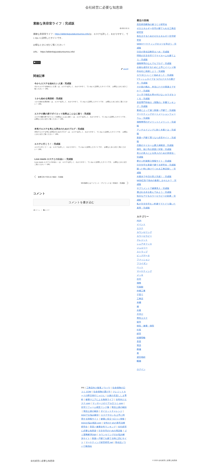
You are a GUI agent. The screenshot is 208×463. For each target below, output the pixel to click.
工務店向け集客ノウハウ (98, 388)
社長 (139, 330)
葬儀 (139, 349)
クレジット (142, 240)
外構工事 (141, 291)
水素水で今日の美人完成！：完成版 (154, 176)
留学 (139, 322)
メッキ (140, 275)
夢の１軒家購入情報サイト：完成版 (154, 161)
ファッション (143, 259)
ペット (140, 267)
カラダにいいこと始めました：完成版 (155, 75)
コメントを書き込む (81, 202)
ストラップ (142, 252)
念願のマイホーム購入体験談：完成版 (155, 145)
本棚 (139, 302)
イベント (141, 224)
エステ (38, 62)
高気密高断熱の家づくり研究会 (152, 24)
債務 (139, 283)
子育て (140, 294)
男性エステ (142, 318)
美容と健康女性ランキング (103, 427)
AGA (139, 220)
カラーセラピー (144, 236)
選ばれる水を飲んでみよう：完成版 (154, 192)
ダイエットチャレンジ (111, 411)
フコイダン (142, 263)
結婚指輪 (141, 337)
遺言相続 (141, 357)
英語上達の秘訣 (119, 407)
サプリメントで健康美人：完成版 (153, 188)
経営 (139, 333)
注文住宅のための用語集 (110, 431)
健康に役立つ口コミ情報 (112, 419)
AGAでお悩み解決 (90, 415)
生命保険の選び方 (102, 392)
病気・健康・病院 (145, 326)
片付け (140, 314)
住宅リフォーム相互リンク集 (95, 407)
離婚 (139, 361)
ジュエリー (142, 248)
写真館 (140, 287)
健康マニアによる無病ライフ (99, 399)
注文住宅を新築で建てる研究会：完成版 (156, 165)
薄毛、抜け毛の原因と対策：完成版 (154, 149)
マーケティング (144, 271)
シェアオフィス (144, 244)
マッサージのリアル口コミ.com (107, 403)
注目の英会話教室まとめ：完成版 (153, 52)
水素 (139, 310)
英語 (139, 345)
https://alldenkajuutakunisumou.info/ (72, 34)
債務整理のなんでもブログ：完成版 (154, 63)
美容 (139, 341)
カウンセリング (144, 232)
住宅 (139, 279)
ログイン (141, 369)
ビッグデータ (143, 255)
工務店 (140, 298)
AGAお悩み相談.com (91, 423)
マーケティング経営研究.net (99, 442)
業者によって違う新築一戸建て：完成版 (156, 110)
